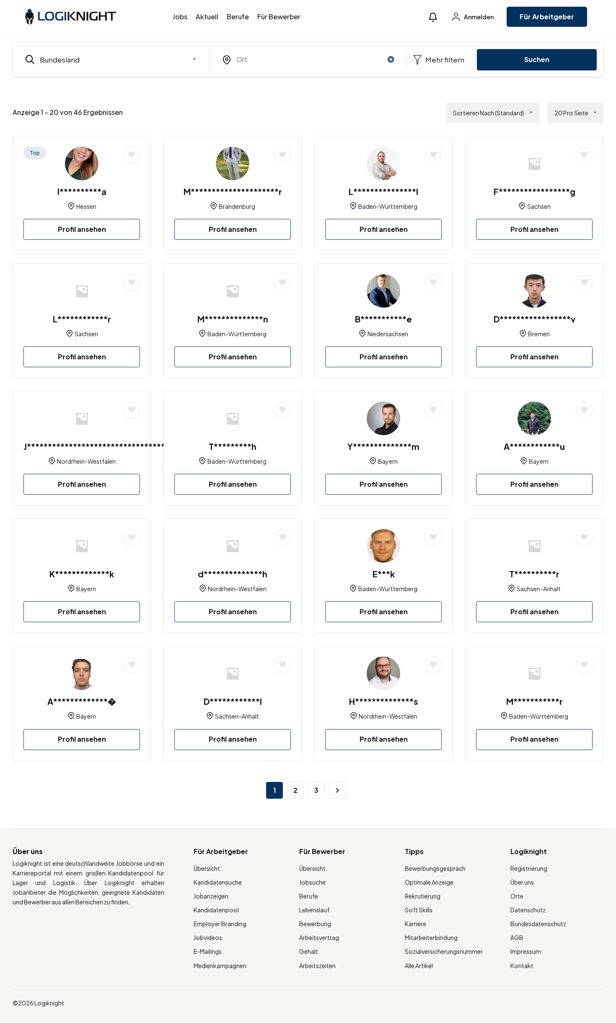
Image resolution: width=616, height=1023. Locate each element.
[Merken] (131, 155)
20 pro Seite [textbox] (571, 113)
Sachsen (539, 206)
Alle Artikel (419, 965)
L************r (82, 319)
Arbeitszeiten (317, 965)
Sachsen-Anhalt (539, 588)
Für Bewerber (278, 16)
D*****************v (534, 319)
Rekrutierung (422, 896)
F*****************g (534, 191)
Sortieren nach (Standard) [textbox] (488, 113)
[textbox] (106, 59)
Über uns (522, 882)
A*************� (81, 701)
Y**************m (383, 446)
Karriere (415, 923)
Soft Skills (418, 910)
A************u (534, 446)
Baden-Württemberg (387, 206)
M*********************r (233, 191)
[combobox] (111, 59)
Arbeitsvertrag (319, 937)
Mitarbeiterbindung (431, 937)
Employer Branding (220, 923)
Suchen (536, 59)
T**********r (534, 574)
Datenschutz (528, 910)
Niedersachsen (388, 334)
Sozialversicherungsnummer (444, 951)
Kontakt (521, 965)
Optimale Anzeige (429, 882)
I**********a (81, 191)
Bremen (539, 334)
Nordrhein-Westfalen (86, 461)
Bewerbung (315, 923)
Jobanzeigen (211, 896)
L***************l (383, 191)
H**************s (383, 701)
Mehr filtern (444, 59)
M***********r (534, 701)
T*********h (232, 446)
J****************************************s (111, 446)
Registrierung (528, 868)
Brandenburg (237, 206)
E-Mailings (208, 951)
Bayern (388, 461)
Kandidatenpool (216, 910)
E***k (384, 574)
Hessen (86, 206)
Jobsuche (312, 882)
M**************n (232, 319)
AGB (516, 937)
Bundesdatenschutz (538, 923)
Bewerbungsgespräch (435, 868)
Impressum (525, 951)
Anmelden (478, 17)
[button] (433, 17)
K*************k (81, 574)
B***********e (383, 319)
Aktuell (207, 16)
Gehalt (308, 951)
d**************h (232, 574)
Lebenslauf (314, 910)
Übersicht (207, 868)
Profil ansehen (82, 229)
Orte (516, 896)
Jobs (180, 16)
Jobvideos (208, 937)
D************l (233, 701)
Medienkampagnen (220, 965)
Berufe (238, 16)
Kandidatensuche (218, 882)
